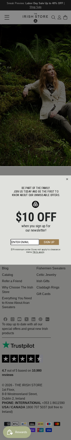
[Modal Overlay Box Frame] (35, 220)
